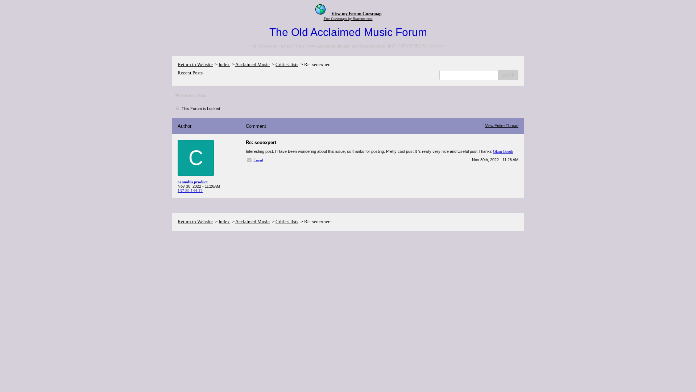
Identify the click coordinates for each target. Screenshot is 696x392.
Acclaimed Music (252, 64)
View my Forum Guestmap (356, 13)
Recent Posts (190, 72)
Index (224, 64)
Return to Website (195, 64)
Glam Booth (503, 151)
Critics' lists (287, 64)
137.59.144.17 (190, 190)
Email (258, 160)
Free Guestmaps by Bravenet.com (348, 19)
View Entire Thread (501, 125)
